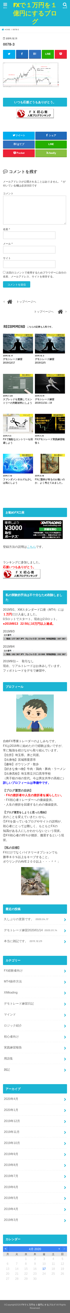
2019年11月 (12, 1131)
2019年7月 (11, 1176)
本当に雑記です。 (23, 941)
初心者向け (11, 1036)
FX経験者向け (13, 970)
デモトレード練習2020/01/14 (30, 930)
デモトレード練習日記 (19, 1003)
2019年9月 (11, 1154)
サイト (7, 258)
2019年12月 (12, 1121)
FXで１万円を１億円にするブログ (35, 13)
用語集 (8, 1058)
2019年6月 (11, 1187)
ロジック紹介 (13, 1025)
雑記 (7, 1069)
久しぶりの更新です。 (26, 919)
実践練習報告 (13, 1047)
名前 (6, 229)
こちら (31, 546)
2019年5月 (11, 1198)
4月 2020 (35, 1249)
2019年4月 (11, 1209)
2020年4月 (11, 1098)
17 (44, 1268)
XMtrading (11, 992)
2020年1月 (11, 1110)
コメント (8, 193)
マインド (10, 1014)
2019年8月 (11, 1164)
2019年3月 (11, 1219)
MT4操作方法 (13, 981)
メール (8, 243)
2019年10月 (12, 1143)
